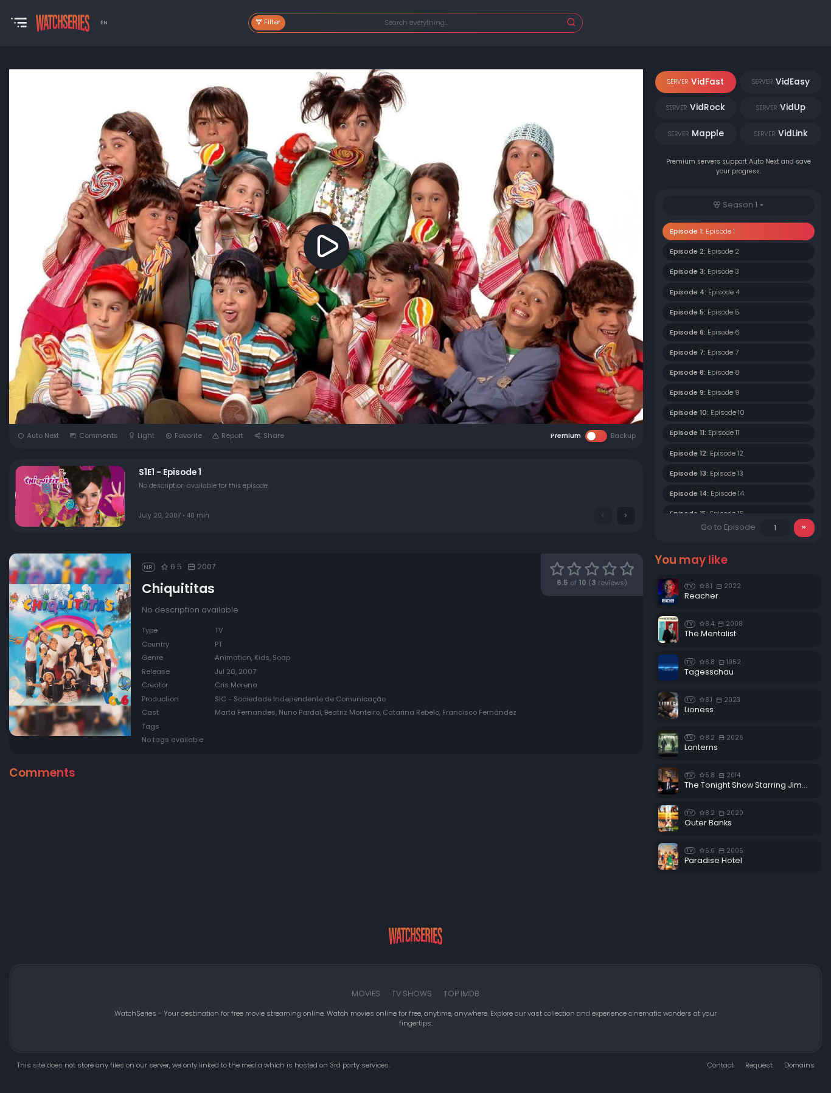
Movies (366, 993)
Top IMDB (461, 993)
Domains (799, 1065)
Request (759, 1065)
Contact (721, 1065)
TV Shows (412, 993)
